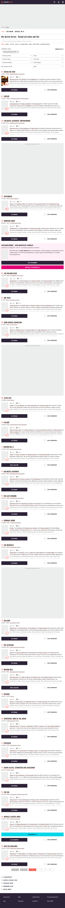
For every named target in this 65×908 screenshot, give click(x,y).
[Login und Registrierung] (59, 2)
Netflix (12, 44)
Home (2, 27)
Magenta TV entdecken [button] (31, 267)
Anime (30, 44)
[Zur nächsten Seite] (41, 869)
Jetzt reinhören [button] (32, 263)
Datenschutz (36, 897)
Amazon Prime (24, 44)
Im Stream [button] (14, 90)
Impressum (6, 897)
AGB (19, 897)
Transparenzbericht (52, 897)
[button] (50, 90)
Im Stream (9, 31)
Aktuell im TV (19, 31)
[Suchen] (54, 2)
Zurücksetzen (58, 49)
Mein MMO (50, 901)
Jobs (4, 901)
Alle (3, 31)
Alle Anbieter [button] (14, 840)
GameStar (21, 901)
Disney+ (7, 44)
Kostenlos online (45, 44)
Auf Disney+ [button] (31, 834)
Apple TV (17, 44)
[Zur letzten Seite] (50, 869)
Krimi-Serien (36, 44)
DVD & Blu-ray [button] (14, 465)
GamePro (35, 901)
